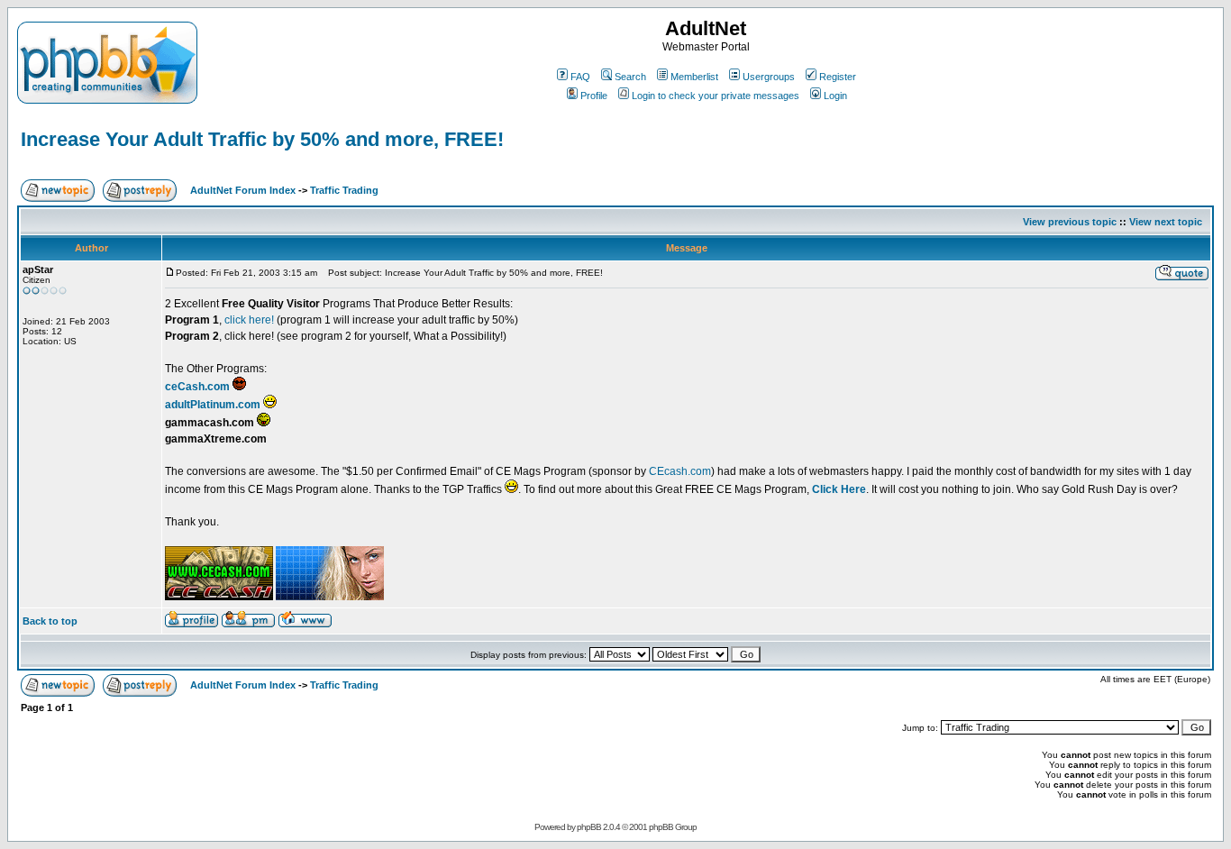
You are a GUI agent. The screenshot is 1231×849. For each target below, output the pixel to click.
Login (835, 95)
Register (837, 76)
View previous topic (1070, 221)
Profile (593, 95)
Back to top (50, 621)
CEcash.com (678, 471)
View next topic (1165, 221)
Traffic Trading (344, 190)
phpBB (589, 827)
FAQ (580, 76)
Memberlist (694, 76)
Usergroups (769, 76)
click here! (249, 320)
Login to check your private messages (715, 95)
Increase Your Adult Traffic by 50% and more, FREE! (262, 139)
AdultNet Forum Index (243, 190)
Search (630, 76)
